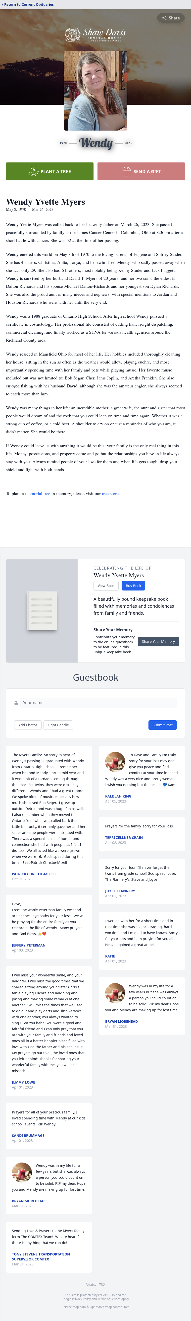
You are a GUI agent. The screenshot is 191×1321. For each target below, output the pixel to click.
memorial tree (37, 493)
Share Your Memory (158, 641)
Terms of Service (109, 1299)
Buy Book (133, 585)
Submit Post (163, 725)
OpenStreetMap (101, 1307)
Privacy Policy (81, 1299)
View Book (106, 585)
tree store (110, 493)
